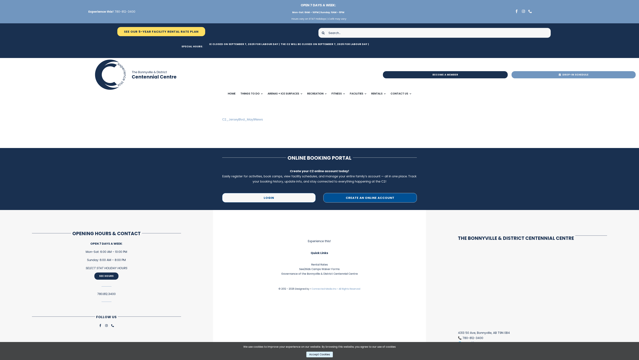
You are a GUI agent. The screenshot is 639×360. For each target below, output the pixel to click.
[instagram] (523, 11)
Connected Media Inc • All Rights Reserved (336, 288)
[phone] (530, 11)
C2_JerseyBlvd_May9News (242, 119)
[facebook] (517, 11)
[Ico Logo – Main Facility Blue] (111, 59)
